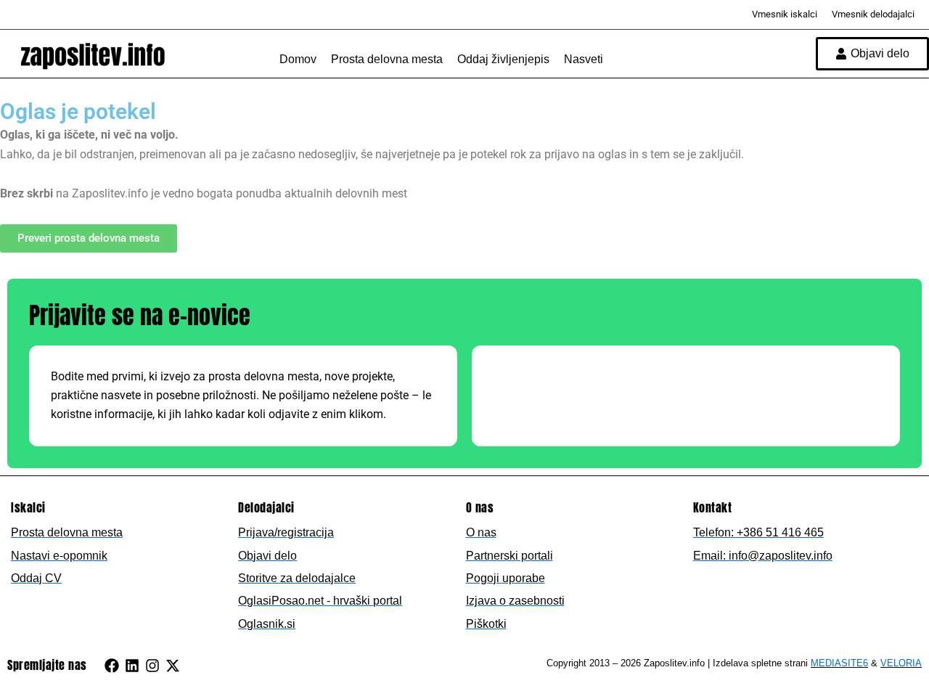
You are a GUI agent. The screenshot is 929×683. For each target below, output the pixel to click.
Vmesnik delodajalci (873, 14)
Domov (297, 59)
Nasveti (583, 59)
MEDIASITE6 (839, 663)
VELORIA (901, 663)
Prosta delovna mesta (387, 59)
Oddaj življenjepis (503, 59)
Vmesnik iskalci (784, 14)
